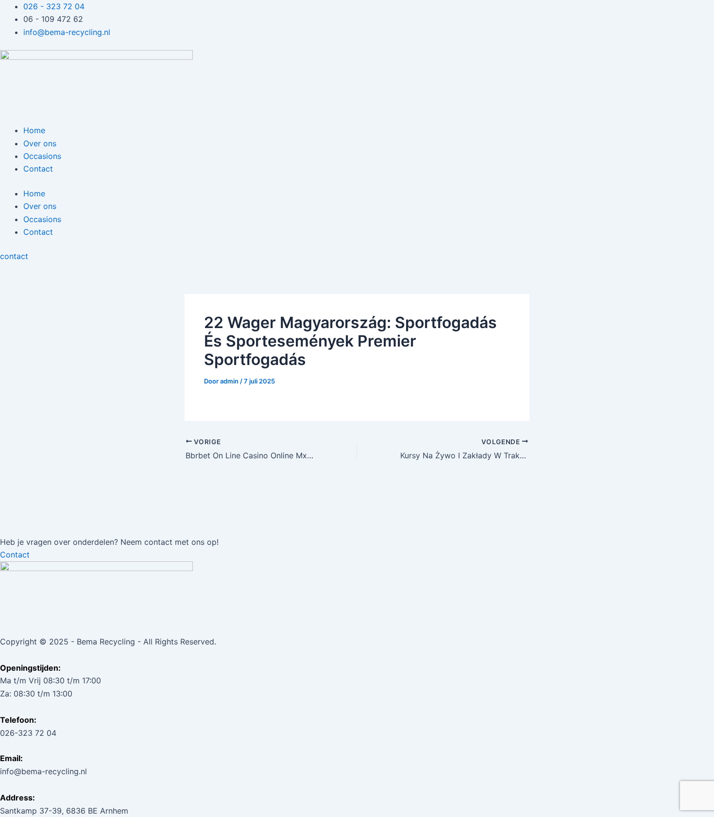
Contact (38, 169)
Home (34, 130)
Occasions (42, 156)
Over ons (39, 143)
